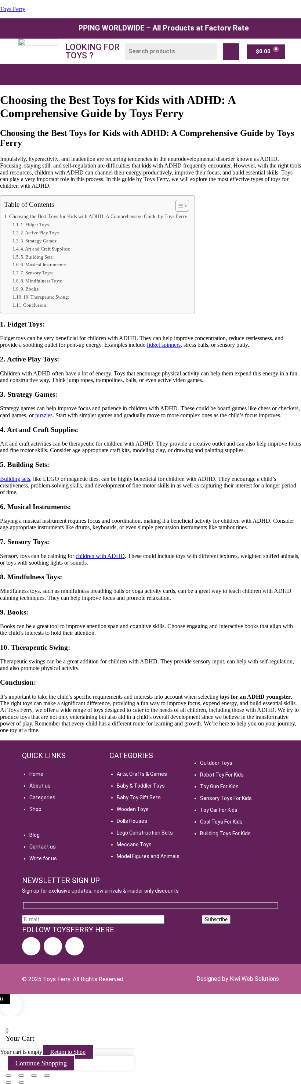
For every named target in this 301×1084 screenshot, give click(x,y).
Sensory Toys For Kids (226, 798)
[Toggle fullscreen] (21, 1075)
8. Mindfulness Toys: (41, 281)
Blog (34, 835)
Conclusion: (35, 305)
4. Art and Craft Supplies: (45, 249)
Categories (42, 797)
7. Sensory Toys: (37, 272)
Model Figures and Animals (148, 856)
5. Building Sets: (37, 257)
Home (36, 774)
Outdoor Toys (216, 763)
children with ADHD (100, 556)
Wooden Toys (133, 809)
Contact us (42, 847)
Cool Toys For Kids (221, 822)
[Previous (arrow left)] (8, 1082)
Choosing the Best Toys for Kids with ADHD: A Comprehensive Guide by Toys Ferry (98, 216)
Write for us (43, 858)
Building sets (15, 479)
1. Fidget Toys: (35, 224)
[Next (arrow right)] (21, 1082)
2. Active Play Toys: (40, 232)
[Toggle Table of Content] (178, 205)
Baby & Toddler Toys (141, 786)
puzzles (43, 415)
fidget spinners (164, 345)
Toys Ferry (12, 9)
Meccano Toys (134, 844)
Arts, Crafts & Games (142, 774)
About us (40, 786)
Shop (35, 809)
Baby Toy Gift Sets (139, 797)
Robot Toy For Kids (222, 775)
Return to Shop (68, 1052)
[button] (142, 75)
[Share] (34, 1075)
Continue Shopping (41, 1063)
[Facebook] (31, 946)
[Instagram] (53, 946)
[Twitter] (74, 946)
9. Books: (30, 289)
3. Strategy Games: (39, 241)
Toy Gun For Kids (219, 786)
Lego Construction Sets (145, 833)
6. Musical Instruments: (44, 264)
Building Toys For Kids (225, 833)
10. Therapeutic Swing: (46, 297)
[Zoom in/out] (8, 1075)
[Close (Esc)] (47, 1075)
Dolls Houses (132, 821)
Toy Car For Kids (218, 810)
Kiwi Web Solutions (254, 978)
